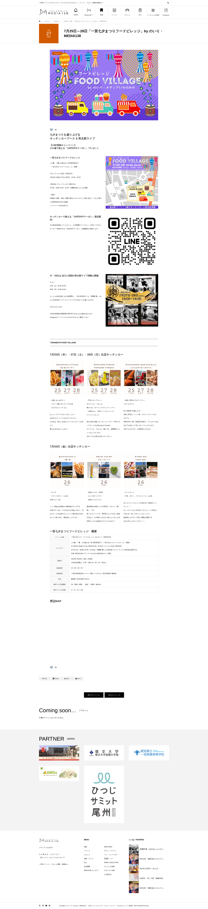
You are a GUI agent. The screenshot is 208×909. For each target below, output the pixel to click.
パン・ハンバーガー (111, 855)
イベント (114, 15)
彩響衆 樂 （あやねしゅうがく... (152, 849)
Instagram (165, 15)
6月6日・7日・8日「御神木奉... (152, 878)
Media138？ (88, 15)
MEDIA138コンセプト (91, 870)
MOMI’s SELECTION (111, 862)
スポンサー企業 (109, 870)
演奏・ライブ (88, 858)
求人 (140, 15)
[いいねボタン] (51, 129)
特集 (101, 15)
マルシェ (127, 15)
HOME (75, 15)
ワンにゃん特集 (109, 866)
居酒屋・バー (108, 858)
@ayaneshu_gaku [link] (56, 307)
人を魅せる (108, 874)
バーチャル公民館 (153, 15)
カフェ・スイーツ (110, 851)
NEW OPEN (108, 847)
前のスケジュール (94, 695)
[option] (104, 85)
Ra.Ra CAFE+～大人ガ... (149, 869)
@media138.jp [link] (71, 317)
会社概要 (87, 866)
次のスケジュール (114, 695)
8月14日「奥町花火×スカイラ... (152, 859)
